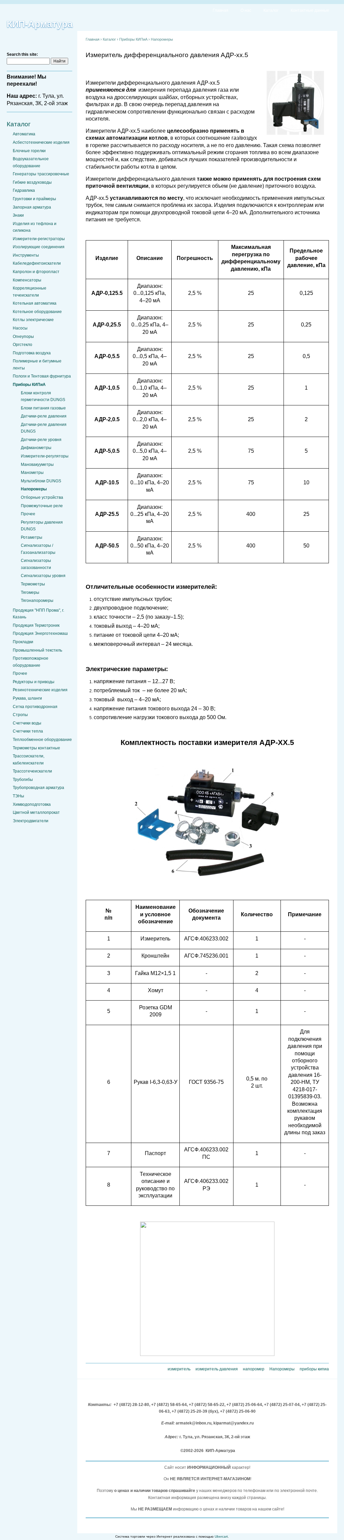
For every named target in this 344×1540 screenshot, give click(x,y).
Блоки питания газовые (43, 408)
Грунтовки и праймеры (34, 198)
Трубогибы (23, 779)
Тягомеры (30, 592)
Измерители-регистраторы (39, 238)
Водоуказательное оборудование (31, 162)
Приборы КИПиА (29, 384)
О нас (246, 10)
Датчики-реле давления (44, 416)
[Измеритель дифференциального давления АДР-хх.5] (295, 135)
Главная (220, 10)
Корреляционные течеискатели (29, 291)
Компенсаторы (27, 280)
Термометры (33, 584)
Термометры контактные (36, 748)
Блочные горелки (29, 150)
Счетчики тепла (28, 731)
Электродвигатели (30, 821)
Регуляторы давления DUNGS (42, 525)
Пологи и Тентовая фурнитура (42, 376)
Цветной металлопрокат (36, 812)
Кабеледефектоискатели (37, 263)
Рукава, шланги (27, 698)
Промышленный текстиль (37, 650)
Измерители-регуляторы (45, 456)
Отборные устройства (42, 497)
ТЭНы (18, 796)
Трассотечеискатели (32, 771)
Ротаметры (31, 537)
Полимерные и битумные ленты (37, 364)
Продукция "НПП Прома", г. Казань (38, 613)
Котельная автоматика (34, 303)
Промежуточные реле (42, 505)
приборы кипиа (314, 1369)
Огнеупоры (23, 336)
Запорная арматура (32, 207)
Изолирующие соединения (38, 247)
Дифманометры (36, 447)
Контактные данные (310, 10)
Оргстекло (22, 344)
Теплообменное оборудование (42, 739)
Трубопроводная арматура (38, 787)
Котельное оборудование (37, 311)
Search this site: (22, 54)
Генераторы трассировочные (41, 174)
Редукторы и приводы (33, 681)
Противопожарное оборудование (30, 661)
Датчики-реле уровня (41, 439)
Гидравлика (24, 190)
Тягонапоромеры (37, 600)
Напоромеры (34, 489)
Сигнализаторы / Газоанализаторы (38, 549)
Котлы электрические (33, 319)
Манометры (32, 472)
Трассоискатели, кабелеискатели (28, 759)
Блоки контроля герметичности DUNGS (43, 396)
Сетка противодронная (35, 706)
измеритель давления (217, 1369)
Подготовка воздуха (32, 353)
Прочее (28, 514)
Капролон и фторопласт (36, 271)
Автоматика (24, 134)
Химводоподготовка (32, 804)
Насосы (20, 328)
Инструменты (26, 255)
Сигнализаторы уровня (43, 575)
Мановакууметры (37, 464)
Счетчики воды (27, 723)
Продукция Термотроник (36, 625)
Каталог (270, 10)
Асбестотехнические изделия (41, 142)
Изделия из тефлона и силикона (34, 227)
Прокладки (23, 642)
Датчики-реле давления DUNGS (44, 428)
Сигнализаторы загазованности (36, 564)
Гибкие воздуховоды (32, 182)
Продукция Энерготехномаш (40, 633)
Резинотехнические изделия (40, 690)
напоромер (253, 1369)
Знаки (18, 215)
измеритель (179, 1369)
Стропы (20, 714)
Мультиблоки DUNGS (41, 481)
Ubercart (221, 1536)
